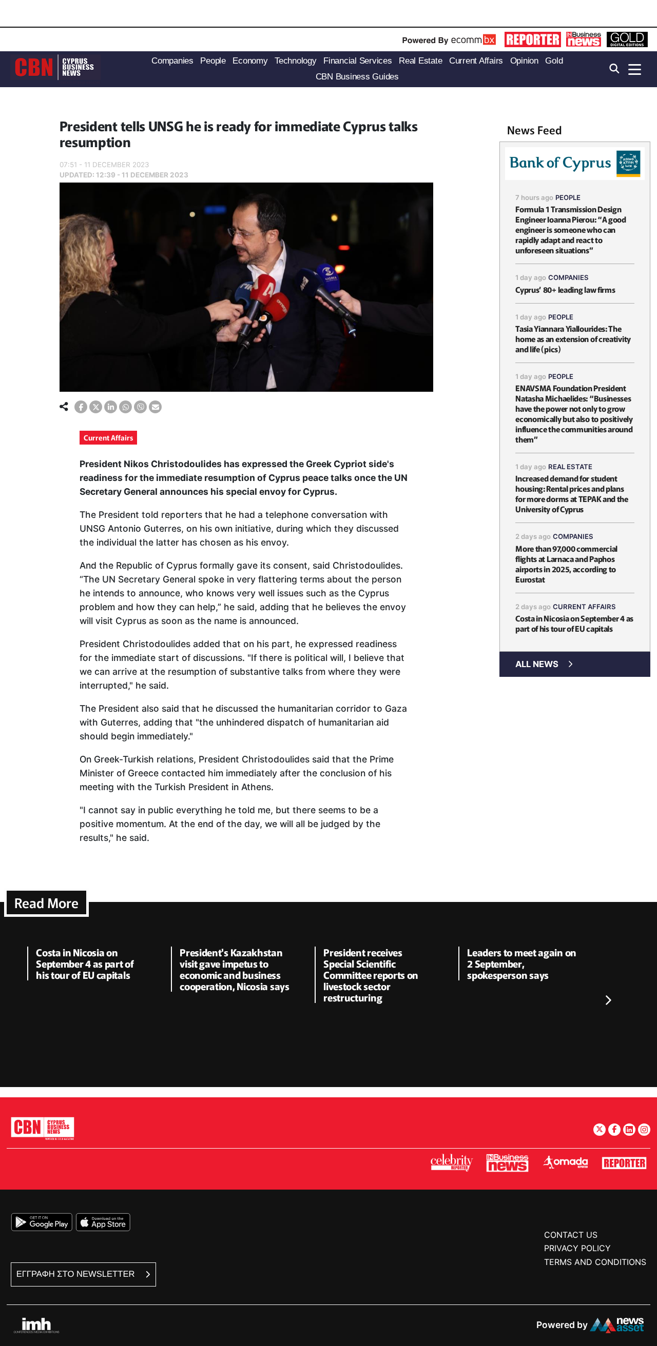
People (568, 197)
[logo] (55, 68)
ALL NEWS (536, 664)
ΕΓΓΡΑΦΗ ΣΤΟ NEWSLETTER (76, 1274)
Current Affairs (108, 437)
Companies (568, 277)
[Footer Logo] (43, 1128)
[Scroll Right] (608, 1000)
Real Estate (570, 467)
